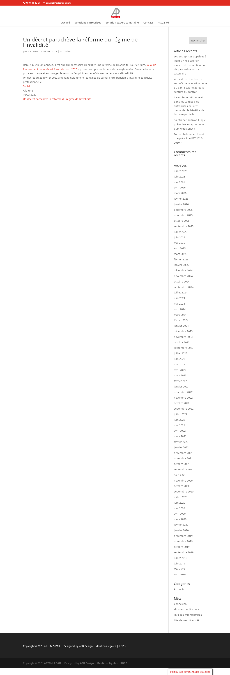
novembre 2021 (183, 458)
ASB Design (86, 646)
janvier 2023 (181, 386)
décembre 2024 (183, 270)
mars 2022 (180, 436)
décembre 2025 (183, 209)
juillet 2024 (180, 292)
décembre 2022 (183, 392)
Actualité (163, 22)
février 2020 (181, 524)
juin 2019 (179, 563)
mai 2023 (179, 364)
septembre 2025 (184, 226)
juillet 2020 (180, 497)
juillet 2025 (180, 231)
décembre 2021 (183, 453)
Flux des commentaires (188, 614)
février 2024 (181, 320)
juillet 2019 (180, 558)
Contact (148, 22)
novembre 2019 (183, 541)
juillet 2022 (180, 414)
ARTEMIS (33, 51)
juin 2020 (179, 502)
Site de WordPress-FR (187, 620)
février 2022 (181, 441)
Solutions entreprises (88, 22)
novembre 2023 (183, 336)
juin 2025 (179, 237)
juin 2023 (179, 359)
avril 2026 (180, 187)
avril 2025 (180, 248)
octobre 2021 (182, 464)
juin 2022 (179, 419)
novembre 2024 (183, 276)
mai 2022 (179, 425)
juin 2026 (179, 176)
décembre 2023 (183, 331)
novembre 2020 (183, 480)
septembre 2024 (184, 287)
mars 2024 (180, 314)
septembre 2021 (184, 469)
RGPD (122, 646)
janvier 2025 (181, 265)
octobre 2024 (182, 281)
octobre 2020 (182, 486)
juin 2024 (179, 298)
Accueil (65, 22)
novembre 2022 (183, 397)
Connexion (180, 604)
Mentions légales (106, 646)
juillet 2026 (180, 171)
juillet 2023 (180, 353)
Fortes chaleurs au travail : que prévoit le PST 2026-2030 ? (190, 138)
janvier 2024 (181, 325)
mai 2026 (179, 182)
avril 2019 (180, 574)
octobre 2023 (182, 342)
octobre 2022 (182, 403)
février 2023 (181, 381)
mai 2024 (179, 303)
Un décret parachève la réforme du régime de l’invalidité (57, 99)
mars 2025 (180, 254)
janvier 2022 (181, 447)
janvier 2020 (181, 530)
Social (26, 86)
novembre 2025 (183, 215)
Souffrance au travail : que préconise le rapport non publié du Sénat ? (190, 124)
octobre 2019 (182, 546)
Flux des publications (186, 609)
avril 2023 (180, 370)
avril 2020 (180, 513)
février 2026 (181, 198)
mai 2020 (179, 508)
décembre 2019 (183, 536)
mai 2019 (179, 569)
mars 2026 (180, 193)
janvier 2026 (181, 204)
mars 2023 (180, 375)
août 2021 (180, 475)
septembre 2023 (184, 347)
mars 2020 (180, 519)
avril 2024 (180, 309)
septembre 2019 (184, 552)
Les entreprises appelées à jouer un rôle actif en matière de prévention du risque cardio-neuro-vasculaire (190, 65)
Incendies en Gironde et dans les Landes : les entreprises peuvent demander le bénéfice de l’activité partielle (189, 106)
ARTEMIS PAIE (52, 646)
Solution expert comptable (122, 22)
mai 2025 (179, 242)
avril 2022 (180, 430)
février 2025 (181, 259)
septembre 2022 (184, 408)
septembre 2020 (184, 491)
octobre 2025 (182, 220)
